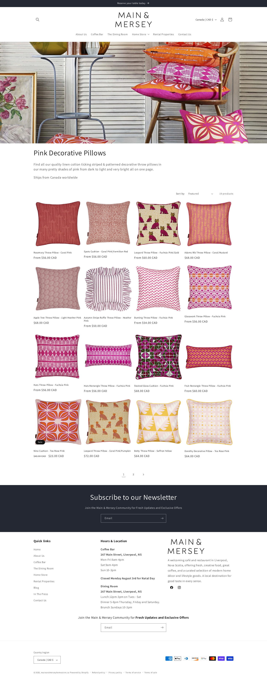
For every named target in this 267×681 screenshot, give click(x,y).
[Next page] (143, 475)
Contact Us (40, 600)
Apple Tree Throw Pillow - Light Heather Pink (57, 317)
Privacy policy (115, 672)
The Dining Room (44, 568)
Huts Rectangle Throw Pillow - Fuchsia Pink (107, 385)
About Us (39, 555)
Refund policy (98, 672)
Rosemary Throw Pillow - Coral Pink (53, 252)
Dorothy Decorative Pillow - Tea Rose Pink (207, 451)
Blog (36, 587)
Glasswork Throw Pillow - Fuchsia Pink (205, 316)
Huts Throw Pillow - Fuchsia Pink (51, 385)
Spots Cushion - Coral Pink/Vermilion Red (106, 251)
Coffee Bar (40, 562)
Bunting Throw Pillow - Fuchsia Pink (153, 317)
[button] (38, 20)
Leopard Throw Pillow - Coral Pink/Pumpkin (107, 451)
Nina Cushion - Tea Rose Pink (49, 451)
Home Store (41, 574)
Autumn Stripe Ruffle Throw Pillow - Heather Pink (107, 319)
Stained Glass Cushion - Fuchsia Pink (154, 385)
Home (37, 549)
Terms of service (133, 672)
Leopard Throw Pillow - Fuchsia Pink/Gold (156, 252)
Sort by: (180, 193)
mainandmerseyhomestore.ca (55, 672)
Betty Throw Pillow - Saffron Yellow (153, 451)
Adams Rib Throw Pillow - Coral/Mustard (206, 252)
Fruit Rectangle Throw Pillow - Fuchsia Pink (208, 385)
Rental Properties (44, 581)
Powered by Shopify (79, 672)
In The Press (41, 593)
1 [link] (123, 474)
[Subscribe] (162, 518)
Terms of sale (150, 672)
